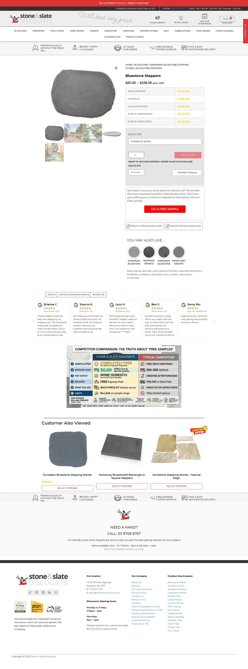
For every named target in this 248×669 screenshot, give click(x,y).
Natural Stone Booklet (143, 617)
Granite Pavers (175, 603)
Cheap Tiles (174, 627)
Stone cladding (225, 31)
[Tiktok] (30, 592)
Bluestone (141, 65)
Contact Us (137, 596)
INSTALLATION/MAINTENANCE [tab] (74, 295)
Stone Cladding (176, 617)
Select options (67, 488)
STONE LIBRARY (157, 23)
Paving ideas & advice (143, 613)
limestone (128, 31)
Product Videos (135, 37)
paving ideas (181, 23)
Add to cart (188, 155)
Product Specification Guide (146, 226)
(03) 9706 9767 (178, 8)
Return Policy (139, 600)
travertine (38, 31)
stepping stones (149, 31)
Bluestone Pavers (177, 582)
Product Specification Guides (147, 610)
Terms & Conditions (142, 589)
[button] (116, 68)
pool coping (57, 31)
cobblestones (183, 31)
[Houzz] (49, 592)
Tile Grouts (173, 631)
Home (128, 65)
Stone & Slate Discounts (43, 656)
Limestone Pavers (177, 593)
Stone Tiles (173, 624)
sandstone (110, 31)
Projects (136, 603)
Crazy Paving (175, 600)
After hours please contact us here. (124, 549)
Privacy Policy (139, 593)
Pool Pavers (174, 610)
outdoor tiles (112, 37)
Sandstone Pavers (177, 589)
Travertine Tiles (176, 586)
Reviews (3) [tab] (98, 295)
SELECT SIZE (135, 134)
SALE (166, 31)
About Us (137, 582)
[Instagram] (56, 592)
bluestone (20, 31)
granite (94, 31)
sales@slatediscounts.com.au (104, 593)
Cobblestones (175, 613)
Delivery (136, 586)
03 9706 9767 (96, 589)
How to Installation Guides (146, 607)
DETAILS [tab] (52, 295)
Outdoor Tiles (175, 620)
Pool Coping (174, 607)
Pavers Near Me (140, 624)
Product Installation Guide (185, 226)
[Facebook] (36, 592)
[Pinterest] (43, 592)
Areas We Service (141, 620)
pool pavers (203, 31)
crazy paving (77, 31)
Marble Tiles (174, 596)
